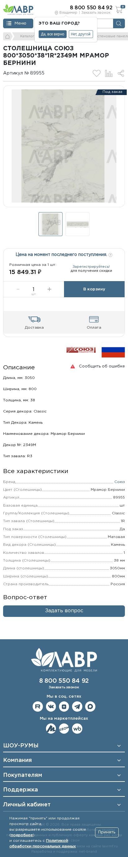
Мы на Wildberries (77, 728)
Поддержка (20, 789)
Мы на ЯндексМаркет (51, 728)
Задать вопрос (64, 611)
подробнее (22, 835)
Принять (106, 832)
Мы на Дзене (64, 706)
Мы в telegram (77, 706)
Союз (119, 482)
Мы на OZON (64, 728)
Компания (17, 760)
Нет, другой (80, 34)
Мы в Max (90, 706)
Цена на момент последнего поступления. (62, 255)
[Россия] (113, 349)
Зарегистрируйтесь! (91, 266)
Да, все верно (52, 34)
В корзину (94, 289)
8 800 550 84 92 (64, 681)
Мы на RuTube (38, 706)
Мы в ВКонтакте (51, 706)
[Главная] (8, 36)
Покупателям (22, 775)
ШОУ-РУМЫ (21, 745)
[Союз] (81, 349)
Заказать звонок (95, 12)
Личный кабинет (27, 804)
